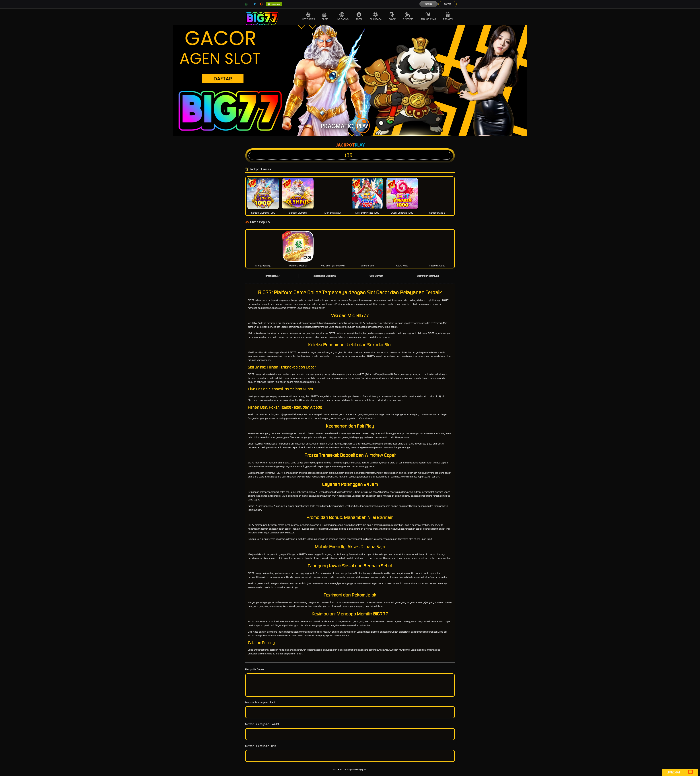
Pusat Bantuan (376, 275)
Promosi (448, 19)
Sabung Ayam (428, 19)
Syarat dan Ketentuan (428, 275)
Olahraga (376, 19)
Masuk (428, 4)
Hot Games (308, 19)
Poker (392, 19)
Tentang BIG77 (272, 275)
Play (360, 145)
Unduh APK (275, 4)
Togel (359, 19)
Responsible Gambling (324, 275)
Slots (325, 19)
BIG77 (342, 770)
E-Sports (408, 19)
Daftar (447, 4)
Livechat (673, 772)
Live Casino (342, 19)
